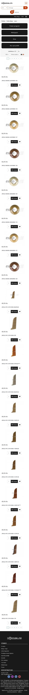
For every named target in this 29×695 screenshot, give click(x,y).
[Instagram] (12, 676)
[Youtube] (19, 676)
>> (21, 58)
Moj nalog (17, 16)
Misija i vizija (4, 648)
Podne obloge (10, 21)
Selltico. (20, 692)
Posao (2, 667)
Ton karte (3, 662)
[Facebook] (9, 676)
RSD (6, 54)
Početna (3, 21)
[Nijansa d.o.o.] (7, 3)
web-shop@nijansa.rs (6, 674)
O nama (3, 646)
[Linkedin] (16, 676)
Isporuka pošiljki (5, 655)
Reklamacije (4, 665)
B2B (22, 16)
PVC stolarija (4, 660)
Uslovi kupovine (5, 651)
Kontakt (3, 658)
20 (18, 51)
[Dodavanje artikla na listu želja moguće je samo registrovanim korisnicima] (19, 85)
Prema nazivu (14, 54)
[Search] (25, 7)
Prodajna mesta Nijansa (7, 653)
